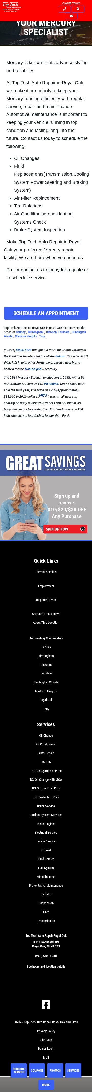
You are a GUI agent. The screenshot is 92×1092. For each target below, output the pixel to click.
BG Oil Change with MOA (46, 780)
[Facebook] (46, 1004)
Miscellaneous (46, 877)
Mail (46, 1057)
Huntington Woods (46, 682)
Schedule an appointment (46, 313)
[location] (78, 9)
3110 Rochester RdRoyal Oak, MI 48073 (46, 944)
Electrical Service (46, 832)
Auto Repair (46, 753)
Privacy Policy (46, 1031)
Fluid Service (46, 859)
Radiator (46, 894)
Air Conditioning (46, 744)
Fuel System (46, 868)
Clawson (51, 332)
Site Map (46, 1040)
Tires (46, 912)
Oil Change (46, 735)
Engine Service (46, 841)
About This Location (46, 623)
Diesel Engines (46, 824)
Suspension (46, 903)
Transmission (46, 921)
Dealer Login (46, 1048)
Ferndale (64, 332)
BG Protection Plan (46, 797)
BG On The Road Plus (46, 788)
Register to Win (46, 600)
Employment (46, 586)
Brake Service (46, 806)
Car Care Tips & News (46, 614)
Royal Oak (46, 700)
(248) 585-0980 (46, 956)
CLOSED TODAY (71, 3)
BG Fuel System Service (46, 771)
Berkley (21, 332)
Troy (42, 336)
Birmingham (36, 332)
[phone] (65, 9)
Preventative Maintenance (46, 885)
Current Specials (46, 572)
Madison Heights (26, 336)
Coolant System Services (46, 815)
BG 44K (46, 762)
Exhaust (46, 850)
